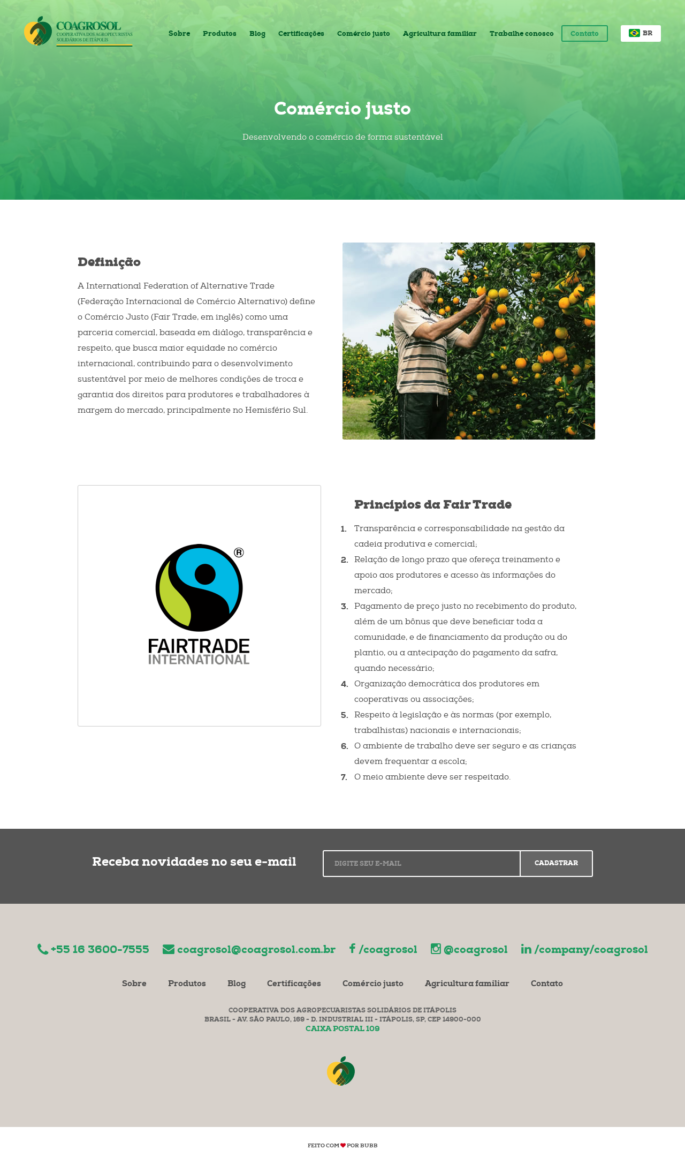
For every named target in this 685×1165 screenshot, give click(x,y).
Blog (257, 34)
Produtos (220, 34)
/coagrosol (388, 950)
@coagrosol (476, 950)
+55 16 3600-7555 (100, 950)
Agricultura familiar (440, 34)
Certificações (301, 34)
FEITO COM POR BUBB (343, 1146)
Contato (584, 34)
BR (646, 34)
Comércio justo (363, 34)
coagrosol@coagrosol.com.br (256, 950)
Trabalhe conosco (522, 34)
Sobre (179, 34)
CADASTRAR (556, 864)
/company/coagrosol (591, 950)
